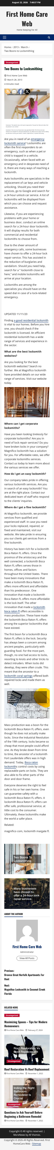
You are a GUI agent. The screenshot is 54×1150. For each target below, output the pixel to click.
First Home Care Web (27, 18)
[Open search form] (49, 37)
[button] (4, 37)
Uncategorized (12, 62)
